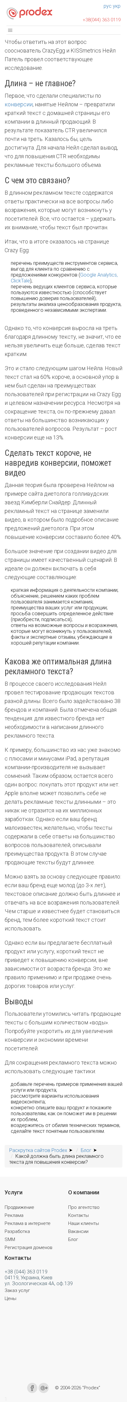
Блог (73, 1239)
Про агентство (84, 1207)
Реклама (14, 1215)
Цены (10, 1298)
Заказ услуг (17, 1290)
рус (108, 6)
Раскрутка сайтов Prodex (38, 1150)
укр (117, 6)
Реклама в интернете (28, 1223)
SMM (10, 1239)
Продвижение (19, 1207)
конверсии (19, 104)
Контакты (78, 1215)
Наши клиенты (83, 1223)
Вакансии (78, 1231)
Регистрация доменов (28, 1247)
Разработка (17, 1231)
